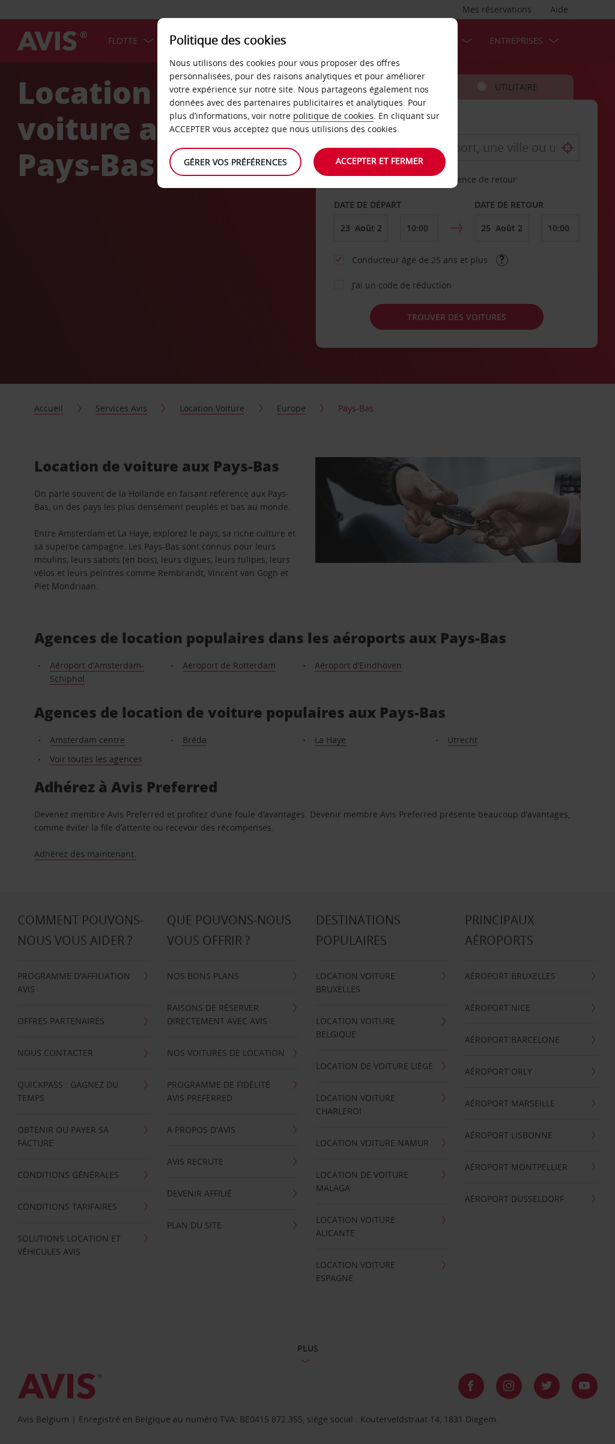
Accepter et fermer (379, 160)
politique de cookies (333, 115)
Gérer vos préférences (235, 162)
